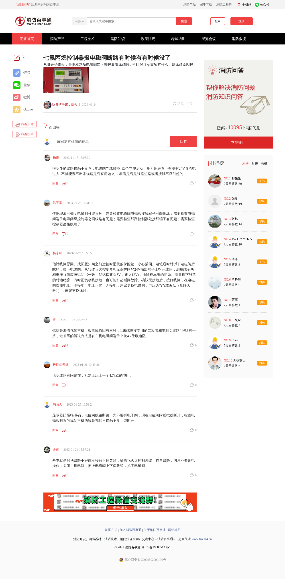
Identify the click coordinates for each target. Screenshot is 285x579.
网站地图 (174, 530)
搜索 (184, 21)
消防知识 (118, 39)
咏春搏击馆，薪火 (64, 104)
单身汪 (236, 279)
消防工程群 (224, 4)
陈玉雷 (57, 203)
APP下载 (206, 4)
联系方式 (111, 530)
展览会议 (209, 39)
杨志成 (57, 253)
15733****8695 (242, 239)
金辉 (56, 449)
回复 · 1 (60, 345)
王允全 (236, 320)
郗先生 (236, 178)
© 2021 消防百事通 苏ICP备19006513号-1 (142, 547)
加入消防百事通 (130, 530)
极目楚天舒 (60, 364)
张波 (235, 198)
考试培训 (178, 39)
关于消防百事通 (155, 530)
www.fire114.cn (202, 539)
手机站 (246, 4)
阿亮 (235, 300)
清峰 (235, 259)
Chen (235, 340)
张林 (235, 219)
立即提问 (238, 142)
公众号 (264, 4)
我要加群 (27, 124)
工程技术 (87, 39)
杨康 (56, 157)
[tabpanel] (238, 272)
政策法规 (148, 39)
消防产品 (189, 4)
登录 (218, 21)
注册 (241, 21)
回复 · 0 (60, 183)
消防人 (57, 404)
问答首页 (27, 39)
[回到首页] (23, 4)
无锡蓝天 (239, 360)
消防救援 (239, 39)
